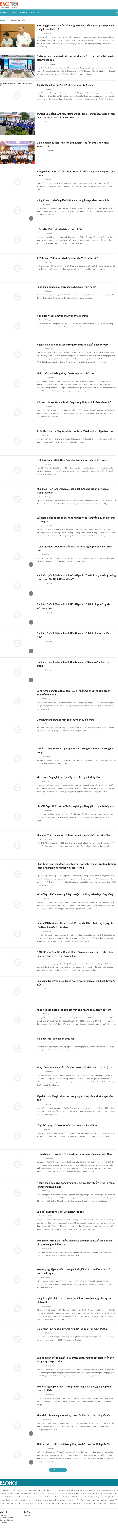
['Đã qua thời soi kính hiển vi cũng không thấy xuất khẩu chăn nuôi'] (17, 412)
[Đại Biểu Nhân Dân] (39, 960)
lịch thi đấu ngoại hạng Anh (92, 1497)
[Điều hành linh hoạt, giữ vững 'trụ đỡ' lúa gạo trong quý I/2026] (17, 1338)
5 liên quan (49, 989)
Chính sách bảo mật (6, 1520)
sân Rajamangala (8, 1503)
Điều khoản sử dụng (6, 1518)
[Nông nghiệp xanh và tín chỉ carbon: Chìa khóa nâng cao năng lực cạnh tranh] (17, 181)
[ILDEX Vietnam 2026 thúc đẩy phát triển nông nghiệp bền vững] (17, 469)
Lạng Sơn (21, 1490)
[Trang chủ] (9, 5)
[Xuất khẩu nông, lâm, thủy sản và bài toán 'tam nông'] (17, 296)
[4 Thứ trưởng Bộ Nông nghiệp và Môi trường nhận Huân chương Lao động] (17, 758)
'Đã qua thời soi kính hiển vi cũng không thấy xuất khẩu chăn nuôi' (74, 402)
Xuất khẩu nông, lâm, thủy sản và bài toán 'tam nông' (66, 287)
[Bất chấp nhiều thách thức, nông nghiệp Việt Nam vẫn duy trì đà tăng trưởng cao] (17, 527)
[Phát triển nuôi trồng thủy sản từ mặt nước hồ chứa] (17, 383)
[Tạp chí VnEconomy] (39, 205)
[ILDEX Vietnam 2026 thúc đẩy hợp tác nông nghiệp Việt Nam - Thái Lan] (17, 556)
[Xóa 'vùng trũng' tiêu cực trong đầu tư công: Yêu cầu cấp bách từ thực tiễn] (17, 990)
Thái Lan (39, 1500)
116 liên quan (49, 349)
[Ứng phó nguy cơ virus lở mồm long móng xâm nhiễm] (17, 1135)
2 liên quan (46, 756)
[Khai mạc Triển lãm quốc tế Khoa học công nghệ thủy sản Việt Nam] (17, 845)
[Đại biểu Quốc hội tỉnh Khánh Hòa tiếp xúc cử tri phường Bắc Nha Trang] (17, 671)
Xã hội (82, 1494)
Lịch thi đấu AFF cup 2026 (76, 1490)
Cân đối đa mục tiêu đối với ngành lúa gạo (60, 1212)
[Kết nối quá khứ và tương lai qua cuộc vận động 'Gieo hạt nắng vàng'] (17, 904)
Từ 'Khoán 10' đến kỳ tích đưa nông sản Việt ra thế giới (67, 258)
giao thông (62, 1503)
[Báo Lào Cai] (39, 1420)
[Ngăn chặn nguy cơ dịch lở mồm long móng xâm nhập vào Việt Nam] (17, 1163)
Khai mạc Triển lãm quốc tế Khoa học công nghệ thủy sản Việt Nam (74, 835)
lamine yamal (50, 1503)
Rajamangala (29, 1503)
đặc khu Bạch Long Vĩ (104, 1494)
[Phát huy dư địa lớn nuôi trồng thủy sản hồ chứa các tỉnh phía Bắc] (17, 1454)
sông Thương (6, 1500)
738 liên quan (46, 931)
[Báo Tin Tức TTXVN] (39, 555)
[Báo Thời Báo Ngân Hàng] (40, 349)
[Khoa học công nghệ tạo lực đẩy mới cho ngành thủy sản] (17, 787)
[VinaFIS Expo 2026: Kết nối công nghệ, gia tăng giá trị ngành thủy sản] (17, 816)
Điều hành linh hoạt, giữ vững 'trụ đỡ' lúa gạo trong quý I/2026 (72, 1329)
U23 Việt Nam (106, 1490)
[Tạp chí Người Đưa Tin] (39, 757)
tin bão (19, 1503)
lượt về (30, 1500)
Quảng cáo (3, 1522)
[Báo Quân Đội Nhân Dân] (40, 378)
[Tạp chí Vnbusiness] (40, 262)
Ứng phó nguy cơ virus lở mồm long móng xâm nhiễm (67, 1125)
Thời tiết (5, 1490)
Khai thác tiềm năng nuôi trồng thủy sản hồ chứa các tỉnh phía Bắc (74, 1415)
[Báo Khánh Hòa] (40, 122)
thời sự (39, 1503)
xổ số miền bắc (38, 1494)
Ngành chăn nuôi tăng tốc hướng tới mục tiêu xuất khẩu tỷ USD (72, 344)
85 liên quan (47, 33)
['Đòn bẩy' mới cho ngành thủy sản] (17, 1048)
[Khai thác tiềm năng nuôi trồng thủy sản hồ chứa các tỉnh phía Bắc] (17, 1425)
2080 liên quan (47, 1191)
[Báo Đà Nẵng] (40, 64)
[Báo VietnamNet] (39, 407)
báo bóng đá (93, 1490)
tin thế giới (56, 1497)
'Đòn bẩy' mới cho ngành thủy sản (56, 1039)
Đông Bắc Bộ (31, 1497)
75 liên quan (46, 1129)
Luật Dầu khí (46, 1490)
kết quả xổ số (44, 1497)
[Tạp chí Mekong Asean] (38, 435)
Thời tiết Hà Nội (19, 1500)
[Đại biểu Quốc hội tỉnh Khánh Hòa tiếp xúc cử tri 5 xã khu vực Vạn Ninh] (17, 643)
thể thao (66, 1497)
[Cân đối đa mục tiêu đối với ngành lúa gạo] (17, 1221)
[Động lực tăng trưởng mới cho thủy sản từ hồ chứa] (17, 729)
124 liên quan (50, 64)
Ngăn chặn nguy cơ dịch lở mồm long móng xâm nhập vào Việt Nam (74, 1154)
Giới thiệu (3, 1515)
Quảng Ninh (87, 1503)
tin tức (13, 1490)
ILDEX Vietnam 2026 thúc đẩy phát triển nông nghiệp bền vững (72, 460)
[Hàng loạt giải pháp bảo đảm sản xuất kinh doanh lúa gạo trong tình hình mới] (17, 1308)
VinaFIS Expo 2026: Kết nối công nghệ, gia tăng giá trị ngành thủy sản (75, 806)
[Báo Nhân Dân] (39, 89)
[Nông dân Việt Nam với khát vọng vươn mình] (17, 325)
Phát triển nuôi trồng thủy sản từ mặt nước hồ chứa (66, 373)
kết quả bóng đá (34, 1490)
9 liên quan (44, 435)
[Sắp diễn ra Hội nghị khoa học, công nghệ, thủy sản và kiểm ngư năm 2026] (17, 1106)
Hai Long (104, 1500)
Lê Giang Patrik (59, 1490)
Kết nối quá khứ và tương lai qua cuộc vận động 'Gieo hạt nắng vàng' (75, 894)
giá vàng (62, 1494)
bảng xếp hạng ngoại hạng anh (87, 1500)
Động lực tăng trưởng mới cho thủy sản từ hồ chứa (65, 720)
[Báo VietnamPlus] (40, 1395)
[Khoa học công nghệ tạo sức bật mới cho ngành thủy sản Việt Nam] (17, 1019)
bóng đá (91, 1494)
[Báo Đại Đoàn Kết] (40, 233)
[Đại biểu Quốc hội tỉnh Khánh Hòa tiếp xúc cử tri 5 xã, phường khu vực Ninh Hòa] (17, 614)
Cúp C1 (71, 1500)
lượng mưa (113, 1503)
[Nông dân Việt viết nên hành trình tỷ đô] (17, 239)
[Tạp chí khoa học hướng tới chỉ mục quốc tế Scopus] (17, 94)
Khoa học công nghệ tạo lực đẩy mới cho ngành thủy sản (68, 777)
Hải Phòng (62, 1500)
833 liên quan (48, 1366)
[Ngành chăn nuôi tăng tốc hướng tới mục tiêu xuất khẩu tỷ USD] (17, 354)
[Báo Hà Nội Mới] (39, 1366)
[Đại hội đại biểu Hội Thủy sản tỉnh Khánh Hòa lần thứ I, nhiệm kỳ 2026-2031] (17, 152)
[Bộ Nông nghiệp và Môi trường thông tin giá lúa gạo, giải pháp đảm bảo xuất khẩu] (17, 1396)
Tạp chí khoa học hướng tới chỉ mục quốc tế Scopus (65, 85)
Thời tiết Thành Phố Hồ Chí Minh (13, 1497)
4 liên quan (46, 781)
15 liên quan (47, 1014)
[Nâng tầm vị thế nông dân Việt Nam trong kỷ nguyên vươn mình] (17, 210)
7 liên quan (47, 89)
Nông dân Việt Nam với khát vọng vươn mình (62, 316)
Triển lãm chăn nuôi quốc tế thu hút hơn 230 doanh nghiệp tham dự (75, 431)
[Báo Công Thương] (40, 291)
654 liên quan (51, 1216)
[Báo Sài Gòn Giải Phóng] (39, 464)
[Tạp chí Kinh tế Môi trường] (38, 1249)
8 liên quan (46, 204)
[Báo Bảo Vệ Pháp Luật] (39, 931)
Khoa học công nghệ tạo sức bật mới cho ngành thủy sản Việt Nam (74, 1010)
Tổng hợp (27, 1515)
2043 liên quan (47, 699)
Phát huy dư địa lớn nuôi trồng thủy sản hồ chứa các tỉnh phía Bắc (74, 1444)
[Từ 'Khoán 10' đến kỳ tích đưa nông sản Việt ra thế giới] (17, 268)
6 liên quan (47, 179)
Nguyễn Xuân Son (8, 1494)
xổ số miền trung (100, 1503)
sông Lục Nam (73, 1494)
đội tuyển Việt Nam (24, 1494)
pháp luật (75, 1497)
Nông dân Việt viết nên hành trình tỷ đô (59, 229)
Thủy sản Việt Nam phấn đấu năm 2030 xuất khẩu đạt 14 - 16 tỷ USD (75, 1067)
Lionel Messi (51, 1494)
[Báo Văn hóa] (39, 34)
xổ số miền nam (74, 1503)
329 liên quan (49, 151)
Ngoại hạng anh (50, 1500)
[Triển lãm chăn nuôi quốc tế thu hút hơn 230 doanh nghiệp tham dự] (17, 441)
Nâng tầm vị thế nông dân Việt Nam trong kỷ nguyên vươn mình (73, 200)
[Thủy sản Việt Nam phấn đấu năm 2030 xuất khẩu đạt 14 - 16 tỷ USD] (17, 1077)
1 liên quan (49, 122)
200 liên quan (49, 378)
